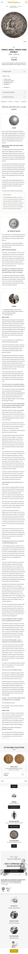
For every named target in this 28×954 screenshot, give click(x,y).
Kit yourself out (14, 807)
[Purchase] (22, 774)
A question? (23, 101)
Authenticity (3, 101)
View (14, 846)
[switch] (8, 891)
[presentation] (3, 41)
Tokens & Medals (13, 6)
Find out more (14, 871)
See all (14, 786)
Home (7, 6)
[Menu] (11, 887)
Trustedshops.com (17, 882)
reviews (6, 884)
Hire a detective (14, 826)
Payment (17, 101)
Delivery (10, 101)
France (19, 6)
